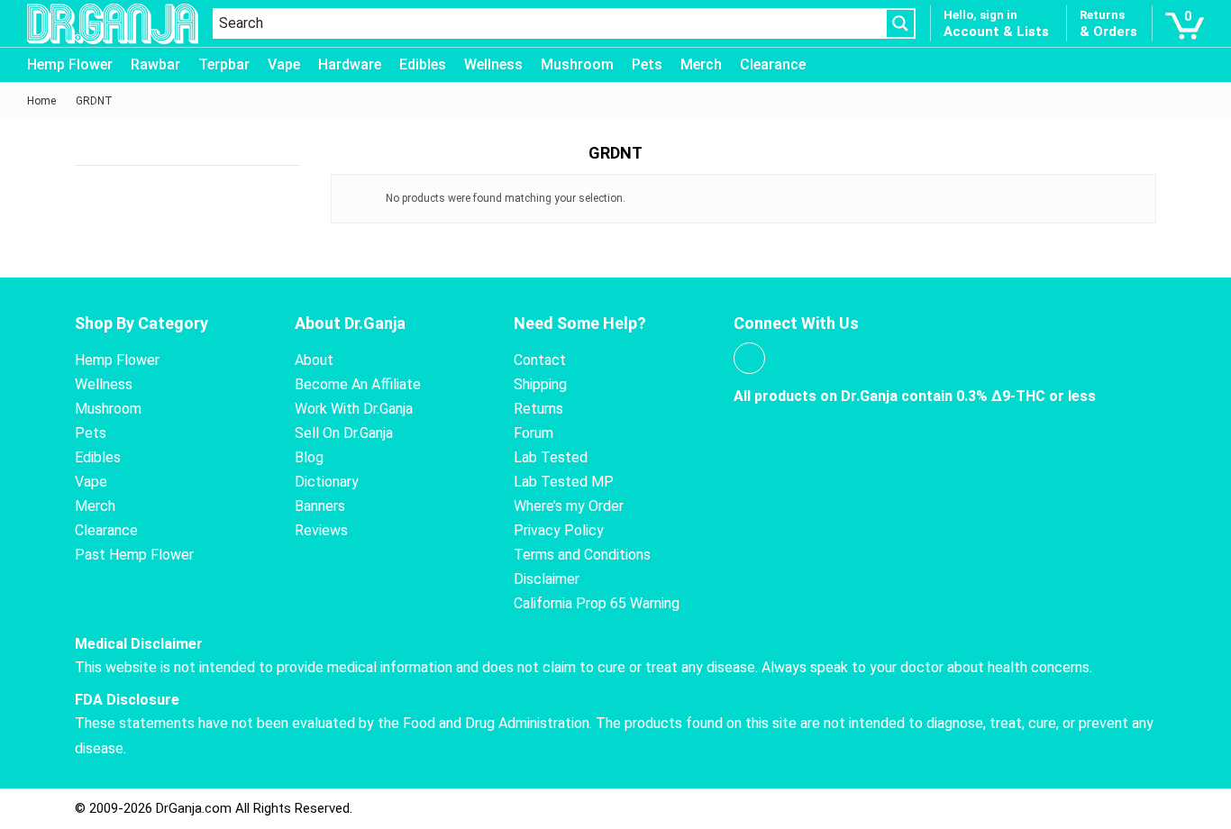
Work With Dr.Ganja (354, 408)
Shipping (540, 384)
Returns (538, 408)
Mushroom (577, 64)
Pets (647, 64)
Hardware (349, 64)
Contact (540, 360)
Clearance (773, 64)
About (314, 360)
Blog (309, 457)
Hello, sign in (980, 15)
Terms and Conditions (582, 554)
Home (41, 101)
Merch (701, 64)
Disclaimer (546, 579)
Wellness (493, 64)
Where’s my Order (569, 506)
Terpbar (224, 64)
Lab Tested (551, 457)
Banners (320, 506)
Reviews (321, 530)
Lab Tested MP (564, 481)
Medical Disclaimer (139, 643)
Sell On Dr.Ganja (344, 433)
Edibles (422, 64)
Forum (533, 433)
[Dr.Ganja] (112, 24)
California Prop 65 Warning (596, 603)
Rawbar (155, 64)
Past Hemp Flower (134, 554)
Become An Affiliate (358, 384)
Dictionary (327, 481)
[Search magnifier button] (900, 23)
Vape (284, 64)
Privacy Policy (559, 530)
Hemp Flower (70, 64)
